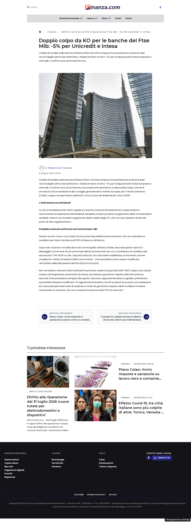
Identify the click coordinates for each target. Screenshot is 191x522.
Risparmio (9, 477)
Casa (102, 459)
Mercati (8, 466)
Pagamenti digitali (14, 470)
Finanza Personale (69, 18)
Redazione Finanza (60, 168)
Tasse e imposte (108, 466)
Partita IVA (57, 463)
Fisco (104, 18)
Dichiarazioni (106, 463)
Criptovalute (11, 463)
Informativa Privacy (96, 494)
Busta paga (58, 459)
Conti (118, 18)
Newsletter (164, 457)
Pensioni (56, 466)
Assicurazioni (11, 459)
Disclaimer (79, 494)
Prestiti (8, 473)
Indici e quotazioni (40, 391)
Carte (128, 18)
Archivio (113, 494)
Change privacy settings (177, 519)
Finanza (52, 32)
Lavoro (90, 18)
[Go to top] (164, 513)
